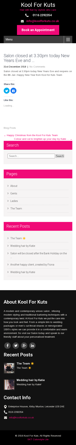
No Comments (37, 66)
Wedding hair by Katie (22, 245)
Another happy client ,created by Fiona (32, 264)
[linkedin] (32, 345)
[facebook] (7, 345)
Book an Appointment (38, 30)
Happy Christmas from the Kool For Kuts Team (31, 135)
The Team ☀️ (18, 238)
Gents (13, 193)
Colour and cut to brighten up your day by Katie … (43, 139)
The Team (16, 208)
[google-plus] (24, 345)
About (13, 185)
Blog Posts (10, 128)
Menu (9, 39)
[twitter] (16, 345)
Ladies (14, 201)
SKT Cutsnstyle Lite (38, 439)
